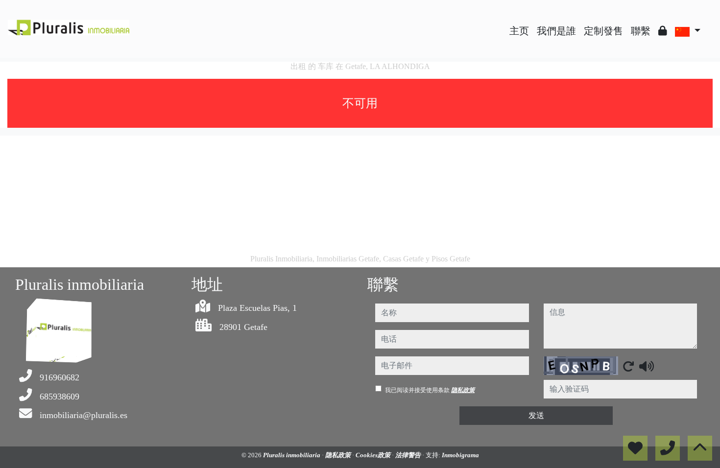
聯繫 (640, 30)
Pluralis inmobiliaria (292, 455)
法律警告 (408, 455)
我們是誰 (556, 30)
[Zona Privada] (662, 31)
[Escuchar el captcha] (646, 366)
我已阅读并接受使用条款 (430, 390)
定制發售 (603, 30)
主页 (519, 30)
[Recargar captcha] (628, 366)
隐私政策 (463, 390)
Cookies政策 (374, 455)
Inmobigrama (460, 455)
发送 (536, 415)
